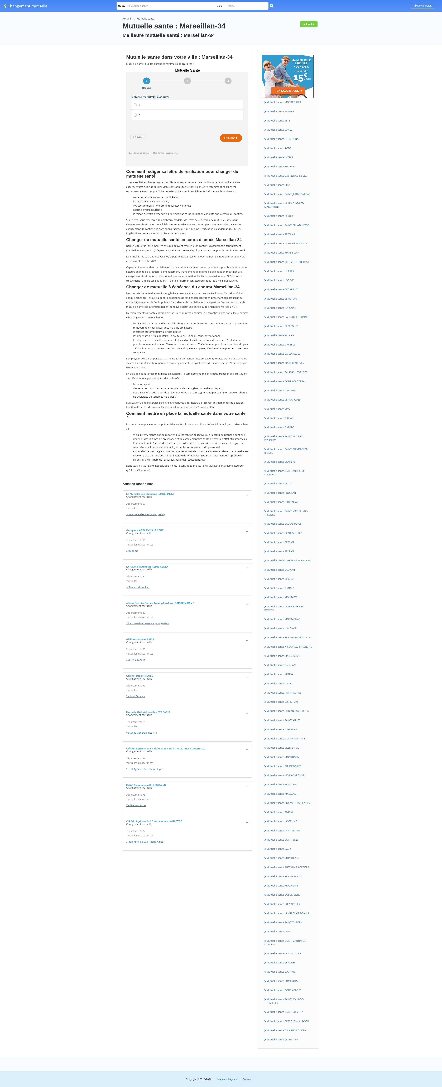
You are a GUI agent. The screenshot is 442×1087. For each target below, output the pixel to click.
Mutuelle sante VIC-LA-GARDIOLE (286, 775)
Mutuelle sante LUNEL (279, 129)
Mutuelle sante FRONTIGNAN (283, 138)
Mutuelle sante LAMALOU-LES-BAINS (288, 913)
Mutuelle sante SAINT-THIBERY (284, 922)
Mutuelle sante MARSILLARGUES (285, 362)
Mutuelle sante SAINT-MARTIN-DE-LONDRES (285, 942)
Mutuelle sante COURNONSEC (284, 990)
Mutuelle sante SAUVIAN (281, 569)
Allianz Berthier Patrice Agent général (147, 623)
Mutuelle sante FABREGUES (282, 326)
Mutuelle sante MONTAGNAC (283, 619)
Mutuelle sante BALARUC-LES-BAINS (287, 317)
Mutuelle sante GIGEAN (280, 418)
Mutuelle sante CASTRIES (281, 390)
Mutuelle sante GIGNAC (280, 427)
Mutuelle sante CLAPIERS (281, 461)
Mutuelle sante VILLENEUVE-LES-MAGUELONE (284, 205)
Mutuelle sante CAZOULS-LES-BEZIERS (288, 560)
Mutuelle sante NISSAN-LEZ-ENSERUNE (289, 646)
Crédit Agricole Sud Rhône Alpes (144, 769)
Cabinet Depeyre (135, 696)
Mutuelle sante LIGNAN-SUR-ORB (286, 738)
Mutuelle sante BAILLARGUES (283, 353)
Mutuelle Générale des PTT (141, 732)
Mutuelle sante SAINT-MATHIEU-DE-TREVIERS (286, 512)
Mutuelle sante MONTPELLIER (284, 102)
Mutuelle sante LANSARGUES (283, 830)
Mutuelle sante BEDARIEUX (282, 289)
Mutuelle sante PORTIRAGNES (284, 692)
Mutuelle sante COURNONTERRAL (286, 381)
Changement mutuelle (27, 5)
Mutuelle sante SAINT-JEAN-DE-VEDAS (288, 194)
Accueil (127, 18)
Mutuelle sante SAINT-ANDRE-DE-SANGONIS (284, 472)
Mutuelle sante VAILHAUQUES (284, 953)
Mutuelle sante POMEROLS (282, 981)
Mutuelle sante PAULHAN (281, 665)
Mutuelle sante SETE (278, 120)
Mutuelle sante (145, 18)
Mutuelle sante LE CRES (280, 271)
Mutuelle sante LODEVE (280, 280)
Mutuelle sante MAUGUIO (281, 166)
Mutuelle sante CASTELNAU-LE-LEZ (287, 175)
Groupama (132, 550)
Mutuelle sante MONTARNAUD (284, 876)
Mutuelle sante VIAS (278, 409)
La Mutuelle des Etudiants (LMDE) (145, 514)
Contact (247, 1079)
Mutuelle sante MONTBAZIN (283, 757)
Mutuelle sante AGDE (279, 148)
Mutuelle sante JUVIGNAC (281, 307)
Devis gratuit (424, 5)
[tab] (187, 494)
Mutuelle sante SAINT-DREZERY (285, 1011)
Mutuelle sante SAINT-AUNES (283, 720)
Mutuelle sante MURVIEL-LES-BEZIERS (288, 803)
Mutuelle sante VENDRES (281, 962)
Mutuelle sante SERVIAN (281, 579)
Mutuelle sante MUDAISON (282, 885)
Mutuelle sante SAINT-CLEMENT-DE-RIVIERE (286, 450)
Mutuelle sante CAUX (279, 848)
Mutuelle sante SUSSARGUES (283, 904)
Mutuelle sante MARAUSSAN (283, 655)
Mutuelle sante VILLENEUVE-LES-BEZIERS (284, 608)
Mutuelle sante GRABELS (281, 344)
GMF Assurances (135, 659)
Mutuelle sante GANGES (280, 588)
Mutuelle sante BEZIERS (280, 111)
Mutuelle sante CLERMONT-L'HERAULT (289, 262)
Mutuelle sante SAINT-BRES (282, 839)
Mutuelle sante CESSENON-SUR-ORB (288, 1021)
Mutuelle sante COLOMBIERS (283, 894)
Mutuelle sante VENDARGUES (283, 399)
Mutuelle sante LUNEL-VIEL (282, 628)
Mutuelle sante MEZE (279, 185)
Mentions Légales (227, 1079)
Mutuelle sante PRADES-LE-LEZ (284, 533)
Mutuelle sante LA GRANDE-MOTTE (287, 243)
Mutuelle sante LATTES (280, 157)
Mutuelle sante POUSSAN (281, 492)
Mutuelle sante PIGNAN (280, 335)
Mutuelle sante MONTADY (282, 597)
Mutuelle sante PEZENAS (281, 234)
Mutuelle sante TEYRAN (280, 551)
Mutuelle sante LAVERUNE (282, 821)
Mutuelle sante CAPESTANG (283, 729)
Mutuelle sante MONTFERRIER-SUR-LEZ (289, 637)
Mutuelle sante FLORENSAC (282, 502)
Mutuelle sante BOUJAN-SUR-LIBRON (288, 711)
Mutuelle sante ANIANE (280, 812)
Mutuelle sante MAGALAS (281, 793)
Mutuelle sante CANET (279, 683)
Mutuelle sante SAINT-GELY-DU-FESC (288, 225)
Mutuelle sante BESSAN (280, 542)
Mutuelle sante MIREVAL (281, 674)
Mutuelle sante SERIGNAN (282, 298)
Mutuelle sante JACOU (279, 483)
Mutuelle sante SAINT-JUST (282, 784)
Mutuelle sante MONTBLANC (283, 858)
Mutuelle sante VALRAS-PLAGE (284, 523)
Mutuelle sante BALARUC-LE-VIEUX (286, 1030)
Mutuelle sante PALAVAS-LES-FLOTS (287, 372)
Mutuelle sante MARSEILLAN (283, 252)
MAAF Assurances (136, 805)
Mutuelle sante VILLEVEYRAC (283, 747)
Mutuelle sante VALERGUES (282, 1039)
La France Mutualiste (138, 587)
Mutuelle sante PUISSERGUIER (284, 766)
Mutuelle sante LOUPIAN (281, 971)
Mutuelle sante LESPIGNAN (282, 701)
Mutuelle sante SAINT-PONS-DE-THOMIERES (284, 1001)
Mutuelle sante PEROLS (280, 215)
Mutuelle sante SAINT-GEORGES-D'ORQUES (284, 438)
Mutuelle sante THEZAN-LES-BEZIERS (288, 867)
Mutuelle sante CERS (279, 931)
